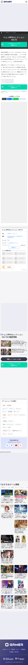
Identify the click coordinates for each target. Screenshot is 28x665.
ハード (5, 411)
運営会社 (17, 652)
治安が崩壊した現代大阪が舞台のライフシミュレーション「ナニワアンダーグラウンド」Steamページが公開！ (21, 606)
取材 (4, 424)
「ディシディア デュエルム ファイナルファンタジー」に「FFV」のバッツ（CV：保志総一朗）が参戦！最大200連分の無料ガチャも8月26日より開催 (7, 592)
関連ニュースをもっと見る (14, 359)
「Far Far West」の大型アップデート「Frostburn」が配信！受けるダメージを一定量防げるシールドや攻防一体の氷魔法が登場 (21, 517)
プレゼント (11, 434)
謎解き (5, 415)
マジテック (14, 233)
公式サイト (14, 247)
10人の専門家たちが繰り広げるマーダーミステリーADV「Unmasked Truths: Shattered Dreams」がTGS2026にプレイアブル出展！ (21, 532)
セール (5, 434)
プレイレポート (11, 424)
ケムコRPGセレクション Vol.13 (10, 32)
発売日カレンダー (7, 430)
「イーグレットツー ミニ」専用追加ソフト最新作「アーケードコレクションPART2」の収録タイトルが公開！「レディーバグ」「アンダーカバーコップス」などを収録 (7, 502)
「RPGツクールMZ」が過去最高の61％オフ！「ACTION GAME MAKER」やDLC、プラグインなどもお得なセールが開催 (21, 502)
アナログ (19, 408)
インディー (6, 408)
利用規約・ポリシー (15, 649)
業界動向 (5, 421)
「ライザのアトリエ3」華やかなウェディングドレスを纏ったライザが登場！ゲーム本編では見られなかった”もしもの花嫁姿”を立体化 (7, 517)
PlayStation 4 (10, 237)
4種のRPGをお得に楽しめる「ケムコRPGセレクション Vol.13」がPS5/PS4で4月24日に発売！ (19, 351)
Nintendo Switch (11, 236)
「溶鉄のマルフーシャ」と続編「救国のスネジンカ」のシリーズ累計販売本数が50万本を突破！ (7, 576)
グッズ (16, 415)
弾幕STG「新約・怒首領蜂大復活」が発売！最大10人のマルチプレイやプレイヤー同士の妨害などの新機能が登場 (7, 561)
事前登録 (9, 405)
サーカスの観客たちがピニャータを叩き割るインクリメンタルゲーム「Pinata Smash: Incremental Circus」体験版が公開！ (21, 576)
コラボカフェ (22, 415)
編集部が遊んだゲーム (17, 430)
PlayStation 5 (20, 236)
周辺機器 (10, 411)
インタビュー (19, 424)
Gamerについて (6, 649)
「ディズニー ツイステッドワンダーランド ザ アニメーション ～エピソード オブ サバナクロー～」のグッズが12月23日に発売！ (20, 547)
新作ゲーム (4, 487)
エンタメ (10, 415)
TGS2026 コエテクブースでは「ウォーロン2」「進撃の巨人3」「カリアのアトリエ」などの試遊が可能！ (7, 606)
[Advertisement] (14, 17)
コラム (5, 427)
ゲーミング (17, 411)
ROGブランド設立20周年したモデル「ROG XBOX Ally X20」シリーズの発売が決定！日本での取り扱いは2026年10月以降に (7, 546)
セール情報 (11, 487)
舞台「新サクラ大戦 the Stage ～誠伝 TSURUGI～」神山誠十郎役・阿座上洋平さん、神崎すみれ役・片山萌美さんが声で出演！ (21, 591)
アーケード (12, 408)
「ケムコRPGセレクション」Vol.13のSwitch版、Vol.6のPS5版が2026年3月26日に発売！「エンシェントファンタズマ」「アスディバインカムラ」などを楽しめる (19, 344)
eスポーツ (12, 421)
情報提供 (23, 649)
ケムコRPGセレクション (12, 243)
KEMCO (9, 233)
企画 (9, 427)
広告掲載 (11, 652)
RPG (8, 240)
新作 (4, 405)
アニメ (5, 417)
